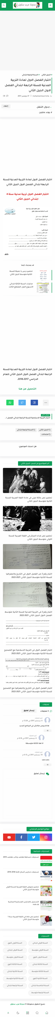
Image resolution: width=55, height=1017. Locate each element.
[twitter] (34, 837)
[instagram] (46, 837)
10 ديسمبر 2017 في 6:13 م (32, 755)
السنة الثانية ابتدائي (15, 972)
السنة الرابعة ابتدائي (30, 75)
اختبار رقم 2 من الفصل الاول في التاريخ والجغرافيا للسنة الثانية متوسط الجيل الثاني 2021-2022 (29, 576)
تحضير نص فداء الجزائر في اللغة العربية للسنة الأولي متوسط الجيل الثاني (30, 538)
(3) (4, 96)
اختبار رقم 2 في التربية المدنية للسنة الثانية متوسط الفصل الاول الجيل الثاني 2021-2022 (28, 614)
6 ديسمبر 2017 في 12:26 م (32, 721)
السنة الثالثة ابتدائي (40, 964)
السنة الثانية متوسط (14, 979)
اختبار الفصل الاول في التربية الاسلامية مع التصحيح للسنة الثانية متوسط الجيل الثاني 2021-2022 (28, 652)
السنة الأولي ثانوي (15, 943)
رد (47, 731)
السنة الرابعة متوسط (40, 993)
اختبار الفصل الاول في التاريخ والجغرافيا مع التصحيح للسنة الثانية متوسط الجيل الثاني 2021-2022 (27, 690)
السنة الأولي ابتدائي (40, 943)
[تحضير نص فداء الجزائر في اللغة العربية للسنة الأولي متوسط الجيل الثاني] (27, 518)
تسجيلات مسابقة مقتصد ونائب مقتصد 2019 (21, 857)
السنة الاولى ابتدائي (14, 950)
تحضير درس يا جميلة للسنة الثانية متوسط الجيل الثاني (21, 273)
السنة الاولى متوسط (15, 957)
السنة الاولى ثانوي (40, 957)
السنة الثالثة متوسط (40, 972)
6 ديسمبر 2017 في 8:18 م (27, 739)
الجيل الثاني (46, 75)
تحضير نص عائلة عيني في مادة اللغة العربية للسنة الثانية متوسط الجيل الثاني (28, 499)
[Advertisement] (27, 40)
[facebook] (21, 837)
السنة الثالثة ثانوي (15, 964)
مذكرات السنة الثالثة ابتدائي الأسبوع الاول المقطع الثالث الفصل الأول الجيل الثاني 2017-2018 (21, 285)
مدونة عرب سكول (17, 1004)
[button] (34, 402)
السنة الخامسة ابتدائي (40, 986)
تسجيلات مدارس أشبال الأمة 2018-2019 (23, 872)
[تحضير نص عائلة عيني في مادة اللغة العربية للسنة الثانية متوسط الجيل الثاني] (27, 480)
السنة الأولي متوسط (40, 950)
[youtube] (9, 837)
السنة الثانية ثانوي (40, 979)
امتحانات (45, 435)
